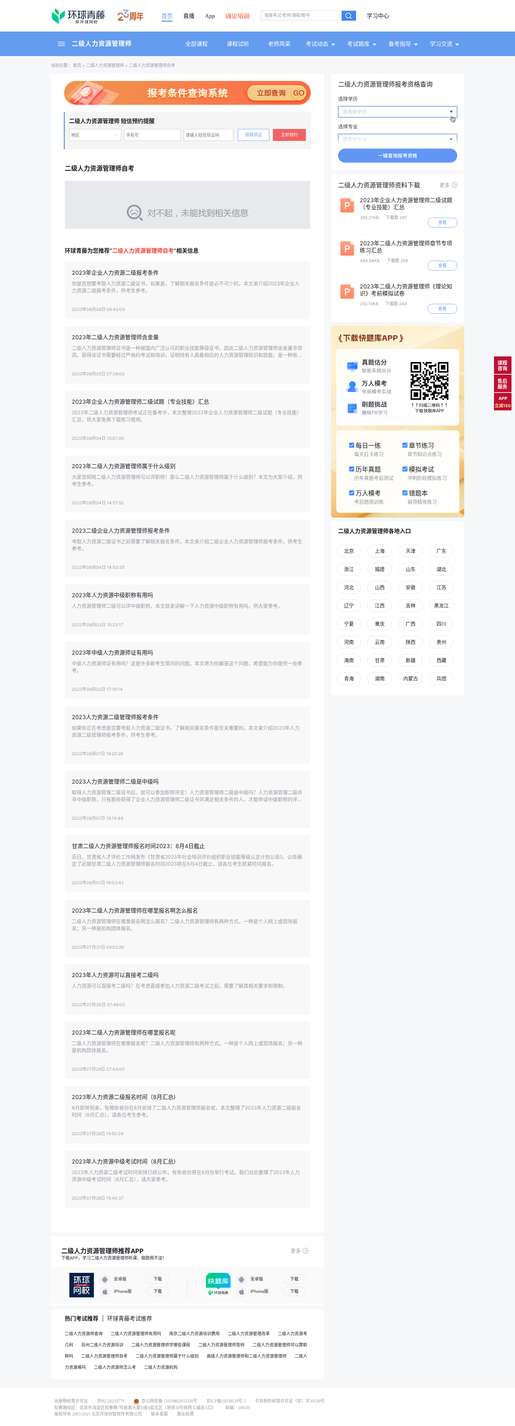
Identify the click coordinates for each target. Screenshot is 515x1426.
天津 (411, 551)
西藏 (441, 660)
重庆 (380, 624)
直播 (188, 16)
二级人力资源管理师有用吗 (136, 1333)
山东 (411, 569)
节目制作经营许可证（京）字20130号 (289, 1401)
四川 (441, 624)
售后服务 (502, 383)
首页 (167, 16)
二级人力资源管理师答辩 (221, 1344)
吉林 (411, 605)
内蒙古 (410, 678)
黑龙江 (441, 605)
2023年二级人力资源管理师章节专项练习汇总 (406, 247)
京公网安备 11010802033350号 (168, 1401)
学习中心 (378, 16)
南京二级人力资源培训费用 (194, 1333)
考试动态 (317, 43)
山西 (380, 587)
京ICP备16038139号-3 (226, 1401)
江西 (380, 605)
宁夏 (349, 624)
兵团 (441, 678)
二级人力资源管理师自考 (104, 1356)
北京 (349, 551)
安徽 (411, 587)
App (210, 16)
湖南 (380, 678)
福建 (380, 569)
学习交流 (441, 43)
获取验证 (253, 134)
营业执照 (185, 1414)
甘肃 (380, 660)
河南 (349, 642)
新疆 (411, 660)
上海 (380, 551)
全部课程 (196, 43)
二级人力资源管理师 (102, 43)
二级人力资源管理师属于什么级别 (167, 1356)
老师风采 (279, 43)
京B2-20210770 (110, 1401)
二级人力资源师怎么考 (115, 1367)
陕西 (411, 642)
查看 (442, 222)
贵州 (441, 642)
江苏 (441, 587)
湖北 (441, 569)
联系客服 (159, 1414)
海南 (349, 660)
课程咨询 (502, 365)
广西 (411, 624)
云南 (380, 642)
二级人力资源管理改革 (249, 1333)
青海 (349, 678)
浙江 (349, 569)
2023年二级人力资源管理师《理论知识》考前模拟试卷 (406, 290)
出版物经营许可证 (71, 1401)
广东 (441, 551)
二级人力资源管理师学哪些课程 (160, 1344)
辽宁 (349, 605)
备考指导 (400, 43)
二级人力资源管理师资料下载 (379, 185)
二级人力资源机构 (161, 1367)
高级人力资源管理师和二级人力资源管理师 (247, 1356)
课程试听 (238, 43)
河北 (349, 587)
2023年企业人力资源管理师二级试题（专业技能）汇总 (406, 204)
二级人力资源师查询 (84, 1333)
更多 (296, 1251)
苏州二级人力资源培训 (102, 1344)
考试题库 (358, 43)
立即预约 (289, 134)
